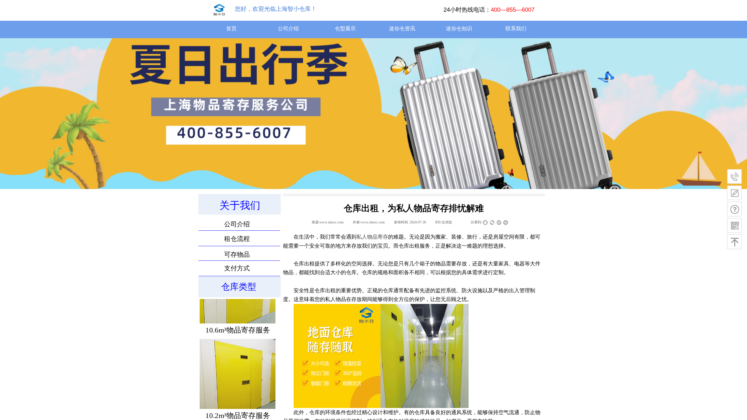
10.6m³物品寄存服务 (237, 340)
